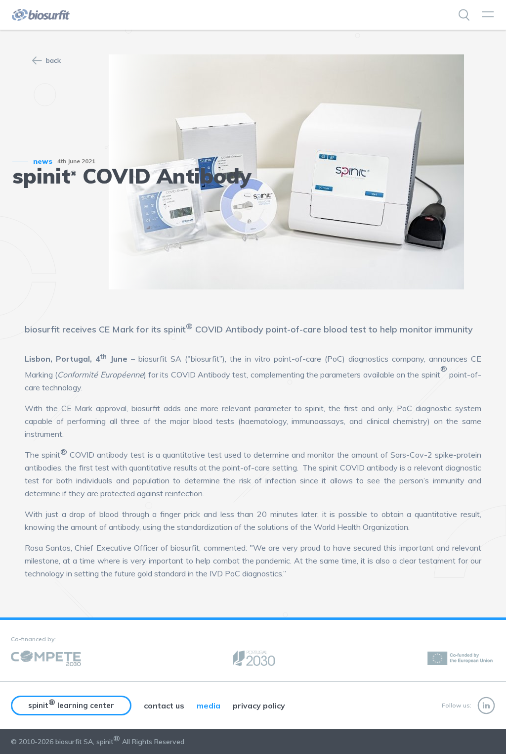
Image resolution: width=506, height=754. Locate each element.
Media (208, 705)
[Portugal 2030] (254, 659)
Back (53, 60)
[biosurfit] (40, 15)
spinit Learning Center (71, 703)
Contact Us (164, 705)
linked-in (486, 705)
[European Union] (460, 659)
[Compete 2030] (46, 659)
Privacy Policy (259, 705)
